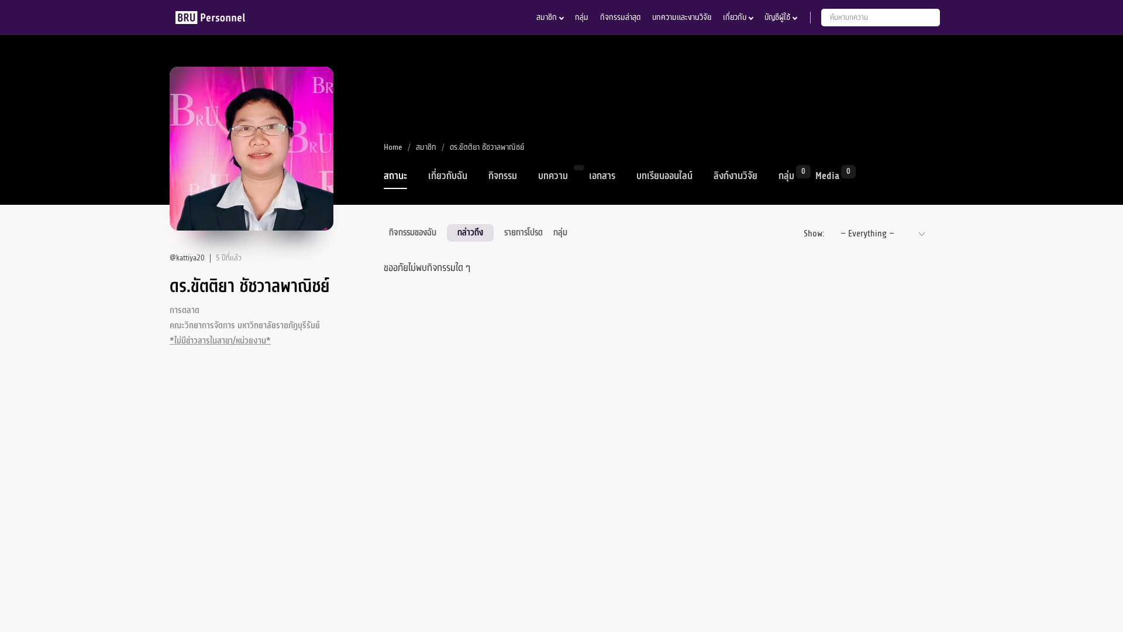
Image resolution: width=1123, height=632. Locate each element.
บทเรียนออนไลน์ (664, 176)
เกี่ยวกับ (734, 17)
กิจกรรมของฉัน (412, 232)
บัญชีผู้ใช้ (777, 17)
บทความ (553, 176)
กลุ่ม (581, 17)
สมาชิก (546, 17)
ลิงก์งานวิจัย (735, 176)
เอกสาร (602, 176)
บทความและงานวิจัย (681, 17)
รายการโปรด (523, 232)
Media (827, 175)
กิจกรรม (502, 176)
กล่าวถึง (470, 232)
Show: (814, 233)
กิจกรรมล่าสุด (620, 17)
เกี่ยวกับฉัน (447, 176)
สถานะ (395, 176)
